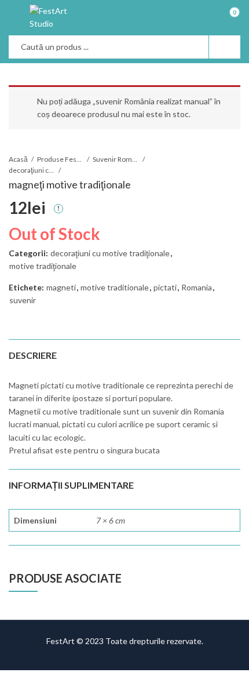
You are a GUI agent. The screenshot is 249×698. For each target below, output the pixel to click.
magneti (61, 287)
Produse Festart (60, 159)
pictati (165, 287)
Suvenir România (116, 159)
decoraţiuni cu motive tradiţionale (32, 170)
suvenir (22, 300)
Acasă (18, 159)
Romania (196, 287)
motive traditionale (114, 287)
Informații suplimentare (71, 484)
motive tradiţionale (42, 266)
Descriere (33, 355)
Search (224, 47)
